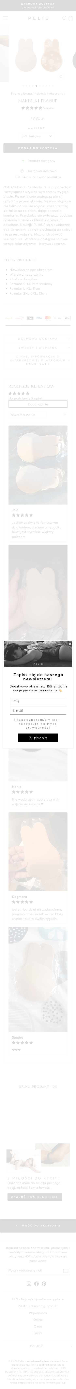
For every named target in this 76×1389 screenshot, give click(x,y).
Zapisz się (38, 738)
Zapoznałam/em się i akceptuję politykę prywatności (40, 723)
